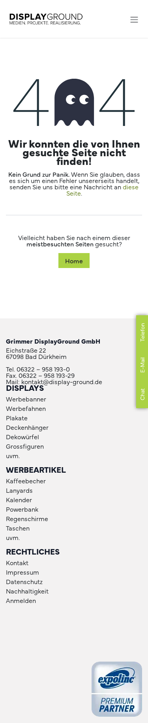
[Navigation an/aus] (134, 18)
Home (74, 260)
